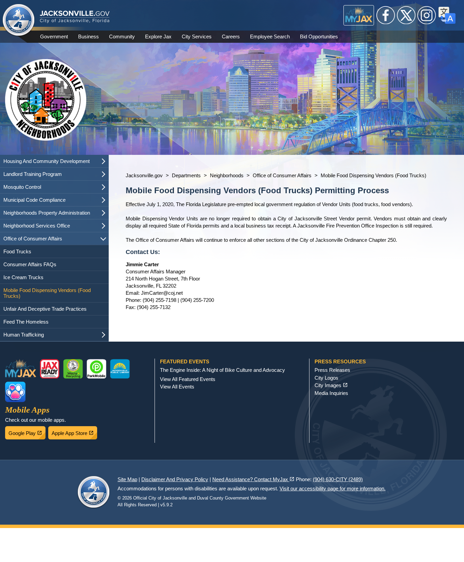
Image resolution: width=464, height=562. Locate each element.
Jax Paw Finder (15, 392)
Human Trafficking (23, 335)
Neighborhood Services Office (36, 226)
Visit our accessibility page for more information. (333, 488)
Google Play (27, 431)
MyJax (359, 15)
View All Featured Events (187, 379)
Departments (186, 175)
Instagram (426, 15)
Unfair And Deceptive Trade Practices (45, 309)
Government (54, 36)
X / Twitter (406, 15)
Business (88, 36)
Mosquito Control (22, 187)
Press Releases (332, 370)
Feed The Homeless (26, 322)
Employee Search (270, 36)
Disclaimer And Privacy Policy (174, 479)
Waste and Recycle (73, 369)
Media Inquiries (331, 393)
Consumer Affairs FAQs (29, 264)
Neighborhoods (227, 175)
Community (122, 36)
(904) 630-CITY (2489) (338, 479)
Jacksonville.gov (144, 175)
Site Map (127, 479)
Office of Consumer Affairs (32, 238)
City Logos (326, 378)
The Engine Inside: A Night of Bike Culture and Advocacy (222, 370)
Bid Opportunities (319, 36)
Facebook (386, 15)
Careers (231, 36)
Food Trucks (17, 251)
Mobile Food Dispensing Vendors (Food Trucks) (47, 293)
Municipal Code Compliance (34, 200)
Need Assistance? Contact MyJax (253, 479)
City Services (197, 36)
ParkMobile (96, 369)
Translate (447, 15)
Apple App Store (74, 431)
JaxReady (49, 369)
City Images (331, 385)
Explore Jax (158, 36)
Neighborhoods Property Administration (46, 213)
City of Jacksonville (19, 20)
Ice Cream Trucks (23, 277)
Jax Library (120, 369)
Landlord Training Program (32, 174)
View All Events (177, 386)
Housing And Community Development (46, 161)
